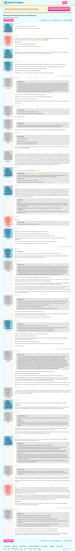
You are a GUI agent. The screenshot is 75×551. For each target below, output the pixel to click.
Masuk (64, 2)
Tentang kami (7, 546)
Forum (4, 17)
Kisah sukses (23, 546)
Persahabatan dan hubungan (12, 17)
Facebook (30, 549)
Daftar (70, 2)
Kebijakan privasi (15, 549)
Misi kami (15, 546)
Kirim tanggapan (8, 20)
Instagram (39, 549)
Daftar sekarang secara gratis (59, 9)
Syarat (21, 549)
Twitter (34, 549)
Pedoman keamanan (34, 546)
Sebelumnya (57, 20)
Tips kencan (44, 546)
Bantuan (52, 546)
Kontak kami (59, 546)
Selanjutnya (67, 20)
